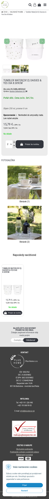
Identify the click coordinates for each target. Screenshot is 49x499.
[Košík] (39, 4)
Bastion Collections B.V (18, 91)
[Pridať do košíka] (12, 313)
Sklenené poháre (16, 12)
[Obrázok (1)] (24, 182)
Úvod (5, 12)
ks (11, 144)
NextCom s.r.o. (32, 496)
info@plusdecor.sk (27, 411)
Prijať (24, 485)
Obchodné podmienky (24, 449)
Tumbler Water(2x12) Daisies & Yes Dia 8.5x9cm (11, 270)
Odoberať (30, 340)
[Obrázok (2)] (24, 222)
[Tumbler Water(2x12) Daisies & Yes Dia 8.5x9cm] (24, 39)
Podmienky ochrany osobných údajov (24, 452)
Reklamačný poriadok (24, 455)
